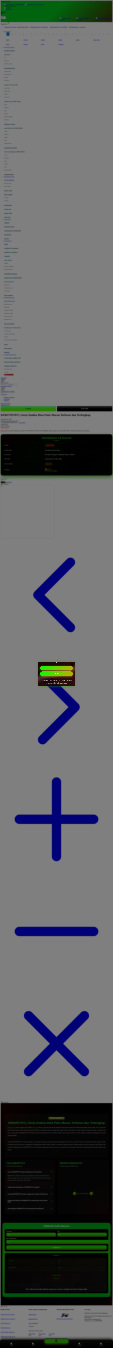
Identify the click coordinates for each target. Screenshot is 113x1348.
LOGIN (56, 668)
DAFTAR (56, 673)
